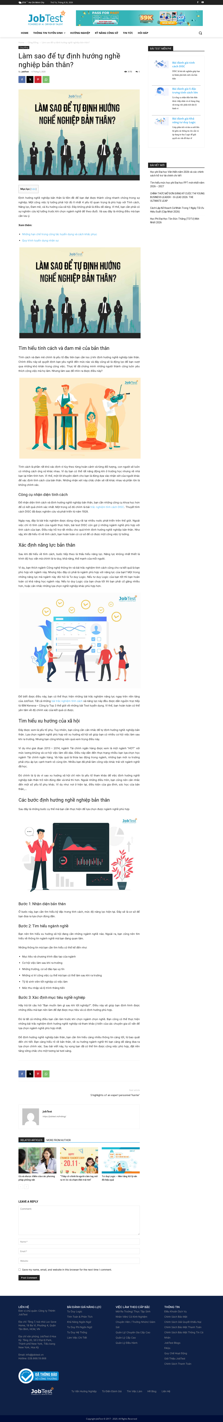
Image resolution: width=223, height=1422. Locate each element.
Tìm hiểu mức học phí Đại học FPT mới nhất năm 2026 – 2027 (177, 184)
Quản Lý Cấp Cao (126, 1337)
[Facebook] (198, 3)
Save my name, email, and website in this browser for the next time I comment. (67, 1269)
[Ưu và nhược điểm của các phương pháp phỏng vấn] (37, 1160)
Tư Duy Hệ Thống (77, 1332)
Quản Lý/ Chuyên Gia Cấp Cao (133, 1332)
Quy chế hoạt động (175, 1353)
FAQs (167, 1348)
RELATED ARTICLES (31, 1140)
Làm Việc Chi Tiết (77, 1337)
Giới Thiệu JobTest (174, 1358)
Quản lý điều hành (126, 1342)
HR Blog (151, 1391)
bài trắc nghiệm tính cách (67, 701)
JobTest (25, 71)
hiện (33, 189)
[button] (200, 33)
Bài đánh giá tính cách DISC (183, 64)
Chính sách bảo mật (175, 1316)
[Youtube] (203, 3)
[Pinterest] (37, 79)
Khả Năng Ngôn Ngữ (79, 1321)
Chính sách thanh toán (177, 1363)
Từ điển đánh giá (112, 1391)
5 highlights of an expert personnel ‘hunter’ (115, 1095)
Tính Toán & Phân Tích (80, 1316)
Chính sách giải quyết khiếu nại (182, 1321)
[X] (29, 79)
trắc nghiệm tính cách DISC (107, 507)
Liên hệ (166, 1391)
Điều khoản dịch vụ (175, 1311)
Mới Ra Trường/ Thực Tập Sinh (133, 1311)
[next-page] (26, 1187)
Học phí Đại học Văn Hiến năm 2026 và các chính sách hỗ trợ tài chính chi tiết (177, 173)
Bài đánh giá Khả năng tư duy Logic (184, 120)
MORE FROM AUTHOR (59, 1140)
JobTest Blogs (172, 1342)
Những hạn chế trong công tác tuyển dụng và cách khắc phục (59, 234)
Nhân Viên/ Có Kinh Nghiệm (131, 1316)
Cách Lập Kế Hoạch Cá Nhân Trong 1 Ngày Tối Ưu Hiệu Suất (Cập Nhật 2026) (177, 210)
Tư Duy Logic (74, 1311)
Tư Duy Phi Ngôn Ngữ (79, 1327)
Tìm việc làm (134, 1391)
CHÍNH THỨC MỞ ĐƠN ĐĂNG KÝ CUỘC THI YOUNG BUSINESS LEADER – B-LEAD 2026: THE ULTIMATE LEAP (177, 197)
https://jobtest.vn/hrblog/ (54, 1116)
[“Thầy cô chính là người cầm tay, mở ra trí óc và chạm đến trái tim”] (79, 1160)
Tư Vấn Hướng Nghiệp (84, 1391)
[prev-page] (20, 1187)
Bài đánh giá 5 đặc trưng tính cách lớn (185, 90)
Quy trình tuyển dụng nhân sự (40, 240)
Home (21, 42)
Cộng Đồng (33, 42)
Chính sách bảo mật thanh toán (182, 1327)
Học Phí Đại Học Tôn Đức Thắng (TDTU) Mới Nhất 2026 (174, 220)
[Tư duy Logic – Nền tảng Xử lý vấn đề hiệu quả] (121, 1160)
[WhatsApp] (46, 79)
